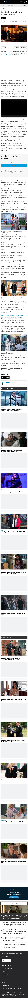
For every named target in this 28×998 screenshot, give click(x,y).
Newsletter (24, 47)
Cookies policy (5, 974)
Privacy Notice (18, 170)
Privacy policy (4, 971)
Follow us (17, 47)
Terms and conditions (6, 965)
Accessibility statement (7, 977)
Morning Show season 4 (13, 5)
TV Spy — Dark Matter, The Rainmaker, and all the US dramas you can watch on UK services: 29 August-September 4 (15, 917)
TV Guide (8, 54)
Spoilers (3, 18)
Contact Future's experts (7, 968)
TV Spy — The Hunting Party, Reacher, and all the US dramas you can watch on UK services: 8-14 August (15, 946)
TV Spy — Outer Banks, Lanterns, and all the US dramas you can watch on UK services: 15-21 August (14, 938)
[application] (14, 107)
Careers (3, 979)
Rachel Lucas (10, 18)
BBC (3, 377)
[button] (1, 2)
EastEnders (4, 8)
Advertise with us (5, 985)
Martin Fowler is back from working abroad (13, 315)
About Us (4, 982)
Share (4, 47)
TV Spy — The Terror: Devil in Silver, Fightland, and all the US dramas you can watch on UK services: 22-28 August (14, 931)
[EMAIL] (3, 384)
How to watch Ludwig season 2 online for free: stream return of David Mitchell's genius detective (14, 924)
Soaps (7, 377)
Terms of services (16, 168)
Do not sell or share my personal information (11, 988)
